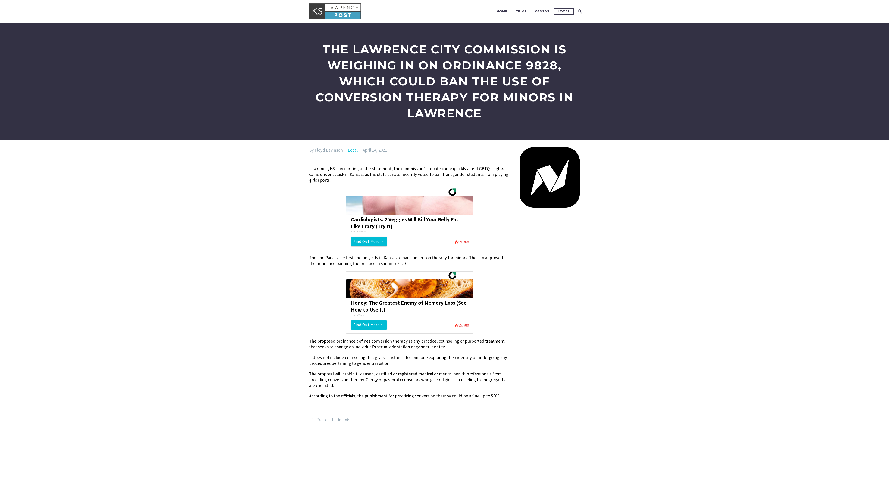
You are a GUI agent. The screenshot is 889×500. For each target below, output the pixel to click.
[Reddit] (347, 419)
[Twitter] (319, 419)
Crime (521, 11)
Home (502, 11)
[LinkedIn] (340, 419)
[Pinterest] (326, 419)
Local (564, 11)
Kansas (542, 11)
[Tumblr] (333, 419)
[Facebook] (312, 419)
